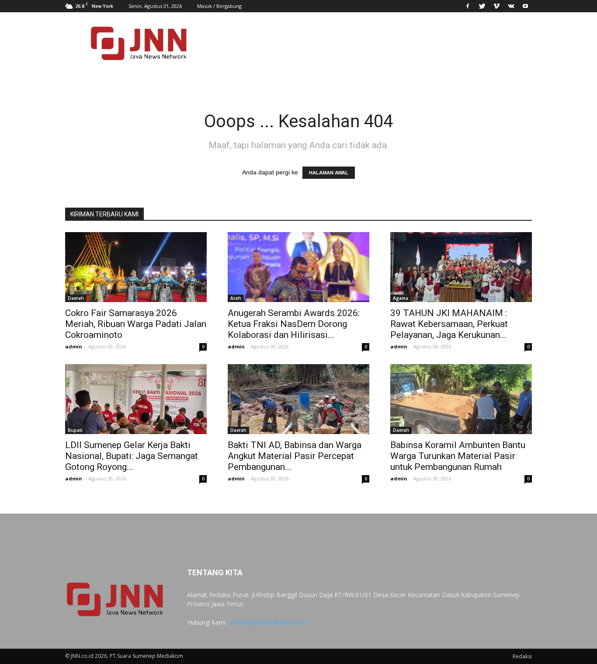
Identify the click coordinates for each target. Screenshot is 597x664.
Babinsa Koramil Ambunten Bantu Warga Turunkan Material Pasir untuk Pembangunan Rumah (457, 456)
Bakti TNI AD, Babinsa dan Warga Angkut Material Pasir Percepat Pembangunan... (294, 456)
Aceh (235, 298)
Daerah (76, 298)
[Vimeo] (496, 6)
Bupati (75, 430)
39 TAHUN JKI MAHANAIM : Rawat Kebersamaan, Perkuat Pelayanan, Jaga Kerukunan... (449, 324)
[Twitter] (482, 6)
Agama (400, 298)
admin (73, 346)
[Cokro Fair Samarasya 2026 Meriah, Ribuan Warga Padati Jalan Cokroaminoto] (136, 267)
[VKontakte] (510, 6)
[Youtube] (525, 6)
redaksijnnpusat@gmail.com (268, 622)
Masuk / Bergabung (219, 6)
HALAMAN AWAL (328, 172)
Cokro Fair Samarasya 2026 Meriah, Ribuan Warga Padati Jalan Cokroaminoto (135, 324)
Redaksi (522, 656)
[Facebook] (467, 6)
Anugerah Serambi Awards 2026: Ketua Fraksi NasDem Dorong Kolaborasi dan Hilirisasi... (294, 324)
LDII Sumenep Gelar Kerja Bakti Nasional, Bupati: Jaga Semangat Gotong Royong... (131, 456)
